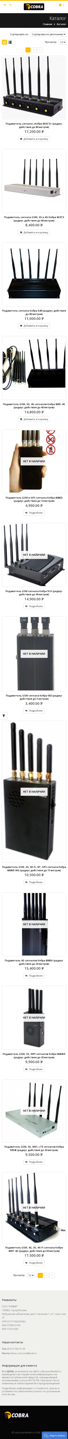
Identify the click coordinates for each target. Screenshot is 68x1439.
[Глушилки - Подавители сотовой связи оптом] (34, 6)
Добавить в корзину (35, 139)
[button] (54, 1435)
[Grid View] (4, 42)
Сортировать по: (19, 34)
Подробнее (36, 512)
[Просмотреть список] (10, 42)
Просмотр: (51, 42)
